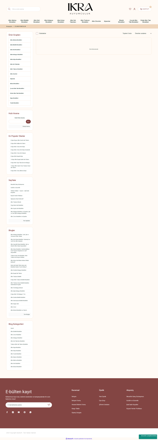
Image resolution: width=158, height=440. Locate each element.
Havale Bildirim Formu (79, 404)
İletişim (74, 396)
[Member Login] (134, 9)
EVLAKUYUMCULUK (20, 26)
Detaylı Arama (26, 126)
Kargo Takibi (76, 408)
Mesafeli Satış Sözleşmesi (135, 396)
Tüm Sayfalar (26, 220)
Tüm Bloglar (26, 314)
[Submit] (48, 404)
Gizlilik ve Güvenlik (132, 400)
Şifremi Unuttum (104, 404)
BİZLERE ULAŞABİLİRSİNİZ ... (149, 436)
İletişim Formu (76, 400)
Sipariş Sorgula (76, 412)
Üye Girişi (102, 400)
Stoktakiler (42, 33)
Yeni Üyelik (102, 396)
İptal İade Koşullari (132, 404)
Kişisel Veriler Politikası (134, 408)
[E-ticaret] (78, 438)
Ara (28, 121)
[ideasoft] (69, 439)
